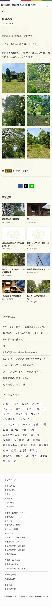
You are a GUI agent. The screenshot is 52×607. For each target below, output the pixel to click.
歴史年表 (8, 494)
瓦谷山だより (10, 579)
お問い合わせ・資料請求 (15, 568)
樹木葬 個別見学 (11, 564)
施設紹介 (8, 498)
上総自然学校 (10, 589)
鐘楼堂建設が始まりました (16, 378)
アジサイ (36, 403)
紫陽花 (22, 450)
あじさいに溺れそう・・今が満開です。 (22, 371)
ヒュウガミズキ (11, 424)
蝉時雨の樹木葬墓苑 (13, 339)
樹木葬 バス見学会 (12, 560)
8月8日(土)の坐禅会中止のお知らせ (20, 352)
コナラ (19, 409)
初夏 (43, 424)
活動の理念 (9, 502)
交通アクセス (10, 507)
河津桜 (24, 445)
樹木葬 (25, 171)
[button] (20, 186)
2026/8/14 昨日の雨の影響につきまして (23, 333)
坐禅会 (14, 429)
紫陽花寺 (34, 450)
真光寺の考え (10, 486)
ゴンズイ (41, 409)
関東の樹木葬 (10, 554)
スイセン (35, 414)
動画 (5, 429)
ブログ (8, 171)
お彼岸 (6, 403)
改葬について (10, 533)
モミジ (26, 424)
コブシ (29, 409)
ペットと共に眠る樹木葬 (15, 537)
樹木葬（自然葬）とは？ (15, 513)
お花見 (25, 403)
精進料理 (43, 445)
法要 (33, 445)
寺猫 (24, 429)
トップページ (10, 480)
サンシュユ (21, 414)
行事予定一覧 (10, 575)
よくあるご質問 (11, 529)
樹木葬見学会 (10, 445)
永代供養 (8, 521)
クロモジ (7, 409)
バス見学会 (9, 419)
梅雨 (21, 440)
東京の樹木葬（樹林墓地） (16, 550)
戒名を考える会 (11, 435)
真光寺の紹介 (10, 490)
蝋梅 (34, 455)
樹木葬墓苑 (9, 517)
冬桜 (35, 424)
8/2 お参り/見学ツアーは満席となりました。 (25, 359)
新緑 (18, 171)
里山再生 (8, 585)
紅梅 (5, 450)
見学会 (43, 455)
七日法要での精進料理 (14, 384)
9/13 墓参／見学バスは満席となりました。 (24, 326)
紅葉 (13, 450)
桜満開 (6, 440)
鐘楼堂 (6, 461)
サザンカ (7, 414)
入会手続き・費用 (12, 525)
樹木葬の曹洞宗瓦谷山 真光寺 (18, 5)
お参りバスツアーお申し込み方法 (19, 365)
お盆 (16, 403)
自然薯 (19, 455)
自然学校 (7, 455)
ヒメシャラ (24, 419)
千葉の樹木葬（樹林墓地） (16, 546)
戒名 (32, 429)
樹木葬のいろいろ (12, 542)
